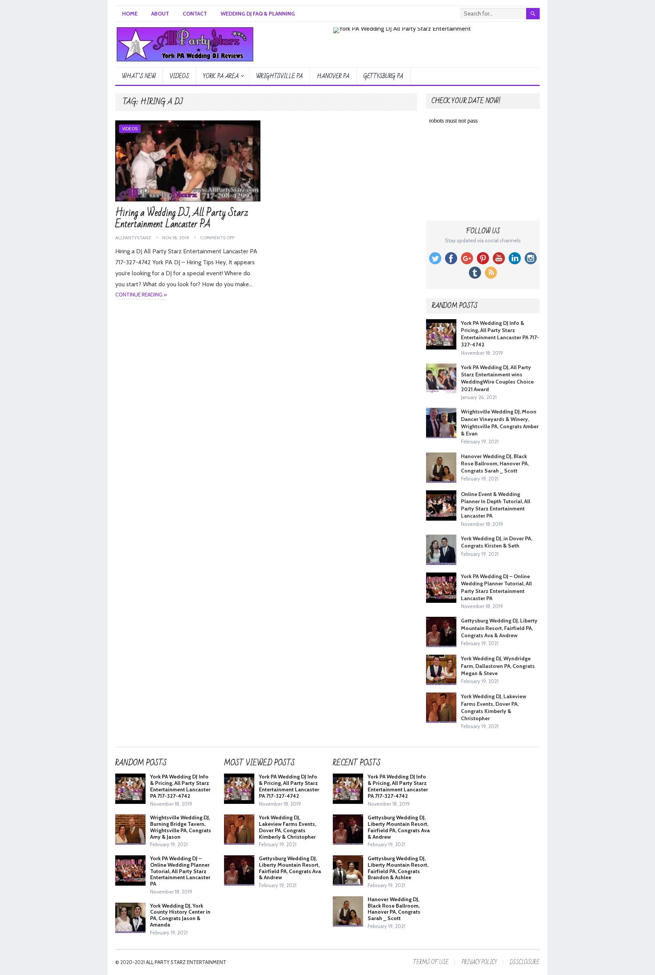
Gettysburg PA (383, 76)
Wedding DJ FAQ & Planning (258, 13)
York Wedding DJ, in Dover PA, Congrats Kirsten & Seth (496, 542)
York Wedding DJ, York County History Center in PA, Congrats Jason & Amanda (180, 915)
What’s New (139, 76)
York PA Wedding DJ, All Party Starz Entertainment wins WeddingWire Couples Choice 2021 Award (497, 378)
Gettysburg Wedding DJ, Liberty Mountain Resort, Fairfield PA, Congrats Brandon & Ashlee (398, 868)
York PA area (221, 76)
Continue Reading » (141, 294)
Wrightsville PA (279, 76)
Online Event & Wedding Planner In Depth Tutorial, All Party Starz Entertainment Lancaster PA (495, 505)
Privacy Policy (479, 962)
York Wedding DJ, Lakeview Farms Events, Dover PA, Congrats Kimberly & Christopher (493, 707)
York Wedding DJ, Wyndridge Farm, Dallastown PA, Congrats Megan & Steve (498, 665)
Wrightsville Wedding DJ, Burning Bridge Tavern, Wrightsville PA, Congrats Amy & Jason (180, 827)
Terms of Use (431, 962)
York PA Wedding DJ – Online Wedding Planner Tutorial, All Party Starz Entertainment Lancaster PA (496, 587)
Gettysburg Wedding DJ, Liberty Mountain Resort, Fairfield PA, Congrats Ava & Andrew (499, 627)
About (160, 13)
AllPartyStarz (133, 237)
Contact (195, 13)
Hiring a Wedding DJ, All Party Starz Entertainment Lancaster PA (181, 218)
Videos (179, 76)
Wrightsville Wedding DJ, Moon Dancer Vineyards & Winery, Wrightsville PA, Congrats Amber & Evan (500, 422)
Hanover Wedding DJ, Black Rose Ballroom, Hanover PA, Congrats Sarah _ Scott (495, 463)
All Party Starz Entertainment (186, 962)
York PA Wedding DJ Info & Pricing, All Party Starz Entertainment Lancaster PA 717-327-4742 (500, 334)
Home (130, 13)
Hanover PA (333, 76)
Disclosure (525, 962)
